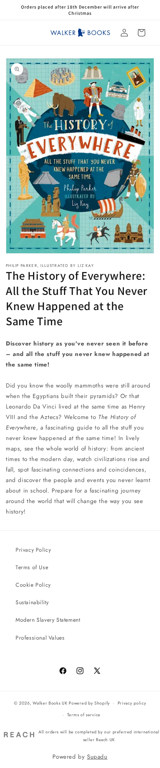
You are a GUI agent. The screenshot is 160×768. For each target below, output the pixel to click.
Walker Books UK (50, 703)
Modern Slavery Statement (48, 620)
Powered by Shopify (89, 703)
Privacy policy (132, 703)
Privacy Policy (33, 550)
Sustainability (32, 602)
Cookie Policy (33, 585)
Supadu (97, 756)
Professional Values (40, 638)
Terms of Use (32, 567)
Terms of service (84, 715)
